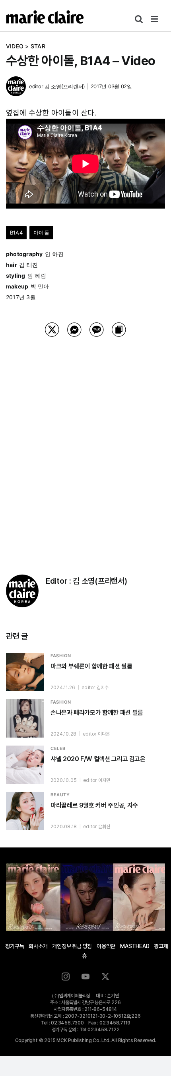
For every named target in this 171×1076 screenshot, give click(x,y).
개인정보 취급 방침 (72, 946)
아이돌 (41, 232)
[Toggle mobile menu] (155, 19)
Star (38, 46)
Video (14, 46)
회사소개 (38, 946)
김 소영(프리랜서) (65, 86)
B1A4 (16, 232)
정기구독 (14, 946)
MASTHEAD (134, 946)
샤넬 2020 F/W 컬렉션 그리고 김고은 (98, 759)
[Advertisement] (85, 445)
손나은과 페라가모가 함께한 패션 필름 (97, 712)
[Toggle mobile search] (139, 19)
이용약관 (106, 946)
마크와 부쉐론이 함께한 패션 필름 (91, 666)
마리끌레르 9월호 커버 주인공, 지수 (94, 805)
